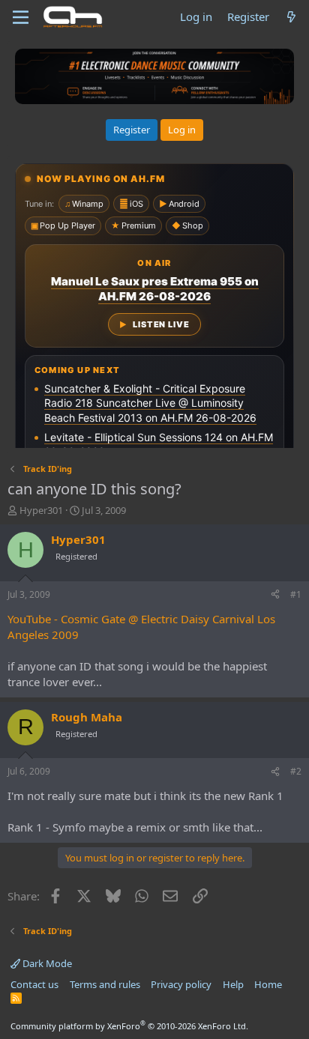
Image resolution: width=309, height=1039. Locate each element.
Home (268, 984)
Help (233, 984)
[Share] (275, 595)
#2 (296, 771)
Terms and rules (105, 984)
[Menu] (20, 17)
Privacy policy (181, 984)
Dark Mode (46, 963)
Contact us (34, 984)
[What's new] (291, 17)
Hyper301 (41, 510)
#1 (296, 594)
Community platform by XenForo (129, 1026)
